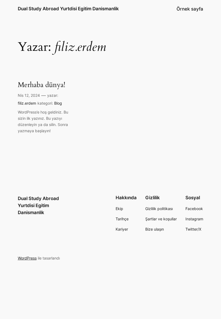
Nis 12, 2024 (29, 95)
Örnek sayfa (190, 9)
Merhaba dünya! (41, 85)
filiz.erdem (27, 103)
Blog (58, 103)
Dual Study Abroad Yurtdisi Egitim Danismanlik (68, 8)
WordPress (27, 258)
